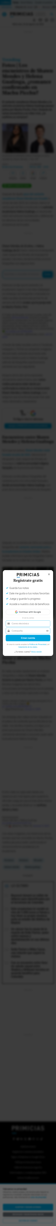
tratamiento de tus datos (28, 647)
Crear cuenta (28, 638)
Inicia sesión (36, 652)
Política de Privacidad (37, 644)
